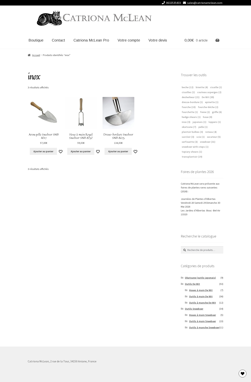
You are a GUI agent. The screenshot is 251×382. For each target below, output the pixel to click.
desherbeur (191, 97)
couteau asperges (209, 92)
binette (202, 87)
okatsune (189, 127)
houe (207, 117)
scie (200, 136)
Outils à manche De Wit (202, 302)
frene (205, 112)
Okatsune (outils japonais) (200, 277)
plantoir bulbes (192, 132)
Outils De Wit (192, 284)
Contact (58, 40)
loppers (215, 122)
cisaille (216, 87)
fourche (189, 107)
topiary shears (192, 151)
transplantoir (192, 156)
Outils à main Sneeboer (202, 321)
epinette (211, 102)
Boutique (35, 40)
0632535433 (173, 3)
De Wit (208, 97)
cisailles (188, 92)
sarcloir (188, 136)
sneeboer (207, 141)
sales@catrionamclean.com (204, 3)
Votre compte (129, 40)
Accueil (36, 55)
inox (186, 122)
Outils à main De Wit (201, 296)
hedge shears (191, 117)
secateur (214, 136)
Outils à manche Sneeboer (204, 327)
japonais (199, 122)
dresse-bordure (192, 102)
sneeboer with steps (195, 146)
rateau (211, 132)
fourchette (190, 112)
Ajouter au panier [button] (43, 151)
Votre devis (157, 40)
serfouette (190, 141)
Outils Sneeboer (194, 308)
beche (187, 87)
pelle (203, 127)
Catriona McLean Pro (91, 40)
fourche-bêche (208, 107)
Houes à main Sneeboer (202, 315)
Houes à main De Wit (201, 290)
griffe (217, 112)
